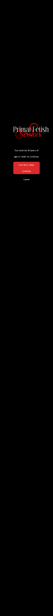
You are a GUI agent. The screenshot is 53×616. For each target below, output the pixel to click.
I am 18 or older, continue (26, 167)
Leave (26, 179)
